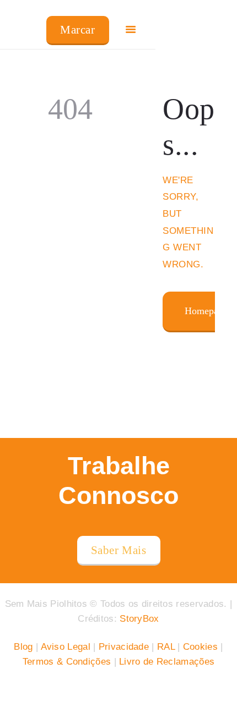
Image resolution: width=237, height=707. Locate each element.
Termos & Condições (67, 661)
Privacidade (124, 647)
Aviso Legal (65, 647)
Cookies (200, 647)
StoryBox (139, 618)
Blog (23, 647)
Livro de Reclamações (166, 661)
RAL (166, 647)
